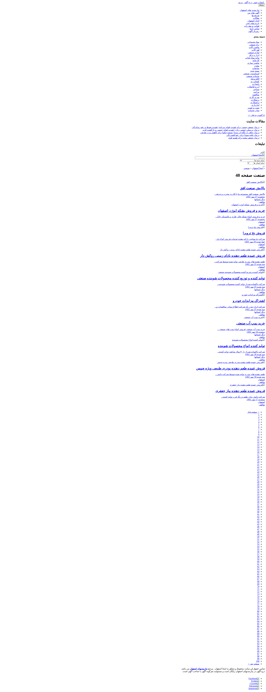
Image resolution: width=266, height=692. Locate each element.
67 (258, 579)
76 (258, 601)
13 (258, 444)
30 (258, 487)
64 (258, 571)
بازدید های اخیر (252, 23)
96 (258, 651)
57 (258, 554)
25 (258, 474)
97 (258, 654)
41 (258, 514)
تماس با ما (254, 28)
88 (258, 631)
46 (258, 527)
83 (258, 619)
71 (258, 589)
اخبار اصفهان (253, 21)
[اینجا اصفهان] (258, 155)
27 (258, 479)
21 (258, 464)
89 (258, 634)
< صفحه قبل (253, 412)
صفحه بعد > (253, 664)
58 (258, 556)
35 (258, 499)
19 (258, 459)
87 (258, 629)
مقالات (256, 18)
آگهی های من (253, 13)
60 (258, 561)
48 (258, 531)
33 (258, 494)
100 (257, 661)
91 (258, 639)
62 (258, 566)
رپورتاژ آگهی (253, 31)
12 (258, 442)
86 (258, 626)
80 (258, 611)
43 (258, 519)
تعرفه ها (255, 15)
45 (258, 524)
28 (258, 482)
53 (258, 544)
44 (258, 522)
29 (258, 484)
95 (258, 649)
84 (258, 621)
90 (258, 636)
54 (258, 546)
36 (258, 502)
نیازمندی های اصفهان (249, 10)
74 (258, 596)
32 (258, 492)
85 (258, 624)
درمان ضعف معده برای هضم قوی (243, 138)
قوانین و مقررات (251, 26)
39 (258, 509)
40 (258, 512)
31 (258, 489)
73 (258, 594)
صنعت (247, 168)
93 (258, 644)
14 (258, 447)
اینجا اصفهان (257, 168)
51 (258, 539)
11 (258, 439)
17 (258, 454)
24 (258, 472)
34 (258, 497)
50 (258, 536)
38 (258, 507)
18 (258, 457)
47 (258, 529)
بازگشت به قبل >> (256, 115)
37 (258, 504)
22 (258, 467)
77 (258, 604)
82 (258, 616)
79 (258, 609)
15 (258, 449)
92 (258, 641)
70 (258, 586)
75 (258, 599)
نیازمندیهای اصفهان (199, 669)
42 (258, 517)
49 (258, 534)
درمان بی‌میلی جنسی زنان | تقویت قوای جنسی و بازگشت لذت (231, 130)
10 (258, 437)
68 (258, 581)
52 (258, 541)
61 (258, 564)
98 (258, 656)
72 (258, 591)
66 (258, 576)
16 (258, 452)
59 (258, 559)
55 (258, 549)
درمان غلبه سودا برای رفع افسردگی (242, 135)
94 (258, 646)
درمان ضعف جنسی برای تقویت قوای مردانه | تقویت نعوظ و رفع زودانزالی (225, 127)
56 (258, 551)
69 (258, 584)
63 (258, 569)
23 (258, 469)
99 (258, 659)
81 (258, 614)
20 (258, 462)
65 (258, 574)
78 (258, 606)
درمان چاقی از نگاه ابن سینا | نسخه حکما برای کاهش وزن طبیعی (229, 132)
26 (258, 477)
